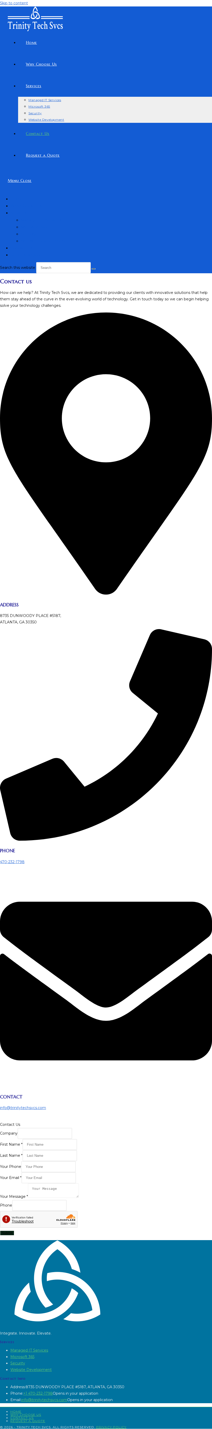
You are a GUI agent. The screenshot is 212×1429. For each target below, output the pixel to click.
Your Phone (10, 1166)
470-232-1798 (12, 862)
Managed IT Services (41, 220)
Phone (6, 1205)
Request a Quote (27, 254)
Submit (7, 1233)
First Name (11, 1144)
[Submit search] (93, 268)
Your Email (10, 1177)
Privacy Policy (111, 1427)
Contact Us (21, 247)
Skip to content (14, 3)
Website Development (43, 240)
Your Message (14, 1196)
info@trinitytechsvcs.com (23, 1107)
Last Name (11, 1155)
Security (28, 233)
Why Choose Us (26, 205)
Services (18, 212)
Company (9, 1133)
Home (16, 198)
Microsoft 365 (34, 226)
